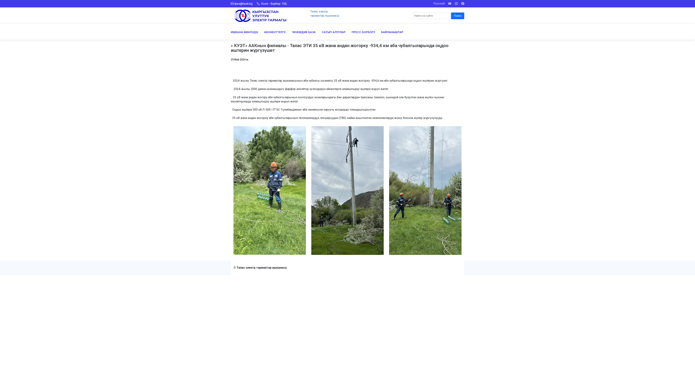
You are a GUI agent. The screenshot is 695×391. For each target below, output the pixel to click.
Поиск (458, 15)
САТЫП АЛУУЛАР (334, 32)
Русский (439, 3)
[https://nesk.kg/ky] (260, 15)
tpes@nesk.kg (243, 3)
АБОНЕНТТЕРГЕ (275, 32)
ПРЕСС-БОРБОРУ (363, 32)
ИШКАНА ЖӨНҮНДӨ (244, 32)
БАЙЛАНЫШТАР (392, 32)
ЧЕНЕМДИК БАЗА (304, 32)
